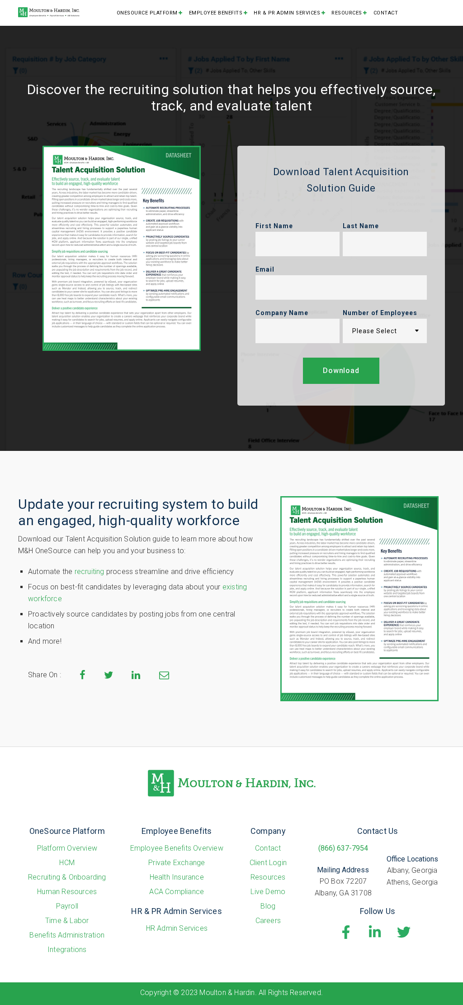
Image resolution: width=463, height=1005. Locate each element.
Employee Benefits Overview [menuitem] (176, 848)
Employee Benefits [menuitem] (216, 13)
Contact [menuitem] (385, 13)
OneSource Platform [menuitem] (147, 13)
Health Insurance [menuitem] (177, 877)
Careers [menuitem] (268, 920)
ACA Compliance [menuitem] (176, 891)
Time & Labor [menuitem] (67, 920)
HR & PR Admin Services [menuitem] (287, 13)
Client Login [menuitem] (268, 862)
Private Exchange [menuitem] (176, 862)
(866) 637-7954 (343, 848)
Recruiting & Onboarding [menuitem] (67, 877)
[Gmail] (164, 676)
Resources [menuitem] (346, 13)
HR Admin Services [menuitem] (177, 928)
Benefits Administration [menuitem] (66, 935)
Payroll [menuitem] (67, 906)
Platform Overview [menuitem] (67, 848)
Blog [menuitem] (267, 906)
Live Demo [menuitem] (267, 891)
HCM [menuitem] (67, 862)
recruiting (89, 571)
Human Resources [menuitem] (67, 891)
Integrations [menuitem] (66, 949)
